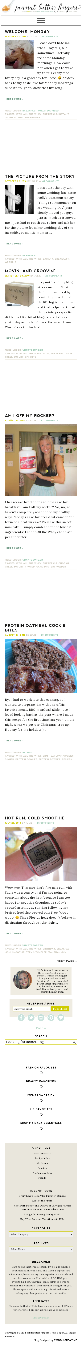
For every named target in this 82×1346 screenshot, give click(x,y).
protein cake (34, 567)
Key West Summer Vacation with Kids (42, 1219)
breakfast (50, 114)
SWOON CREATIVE (65, 1340)
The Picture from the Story (40, 176)
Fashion (42, 1168)
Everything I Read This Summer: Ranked (42, 1195)
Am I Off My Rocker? (29, 415)
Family (42, 1177)
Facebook (22, 1017)
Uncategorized (48, 111)
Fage (69, 353)
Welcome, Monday (27, 31)
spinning (30, 357)
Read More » (14, 99)
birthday (49, 949)
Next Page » (67, 961)
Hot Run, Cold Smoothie (35, 818)
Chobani (64, 563)
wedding (10, 262)
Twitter (32, 1017)
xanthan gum (57, 952)
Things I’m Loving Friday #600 (42, 1214)
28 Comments (54, 276)
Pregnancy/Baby (42, 1173)
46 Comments (45, 823)
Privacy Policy (41, 1317)
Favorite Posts (42, 1153)
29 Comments (49, 635)
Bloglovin (61, 1017)
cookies (68, 756)
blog (46, 353)
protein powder (29, 117)
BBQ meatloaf (52, 756)
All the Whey (32, 114)
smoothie (18, 952)
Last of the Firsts (42, 1200)
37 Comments (49, 420)
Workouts (42, 1163)
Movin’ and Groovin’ (30, 271)
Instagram (42, 1017)
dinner (9, 759)
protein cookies (26, 759)
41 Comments (50, 181)
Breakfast (30, 111)
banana (48, 259)
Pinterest (52, 1017)
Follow (41, 1028)
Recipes (27, 752)
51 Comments (50, 36)
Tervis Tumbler (36, 952)
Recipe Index (42, 1158)
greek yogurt (14, 357)
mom (8, 952)
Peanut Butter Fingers (41, 8)
